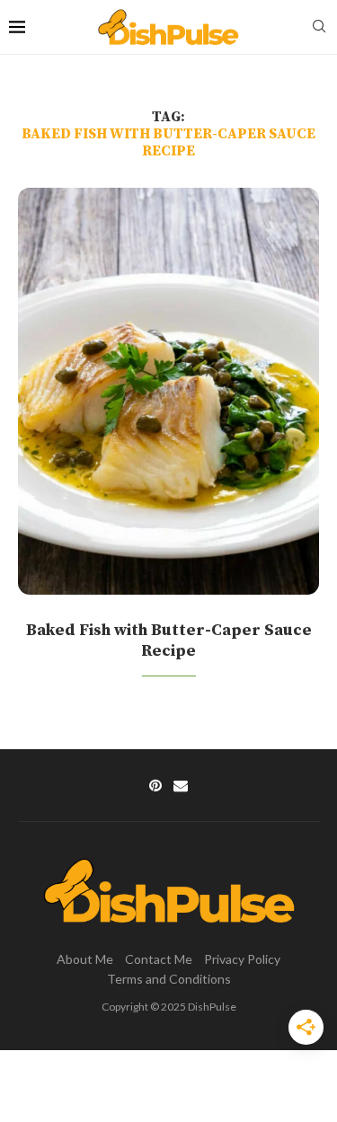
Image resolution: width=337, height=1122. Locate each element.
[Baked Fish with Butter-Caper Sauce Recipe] (168, 392)
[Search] (319, 27)
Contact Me (158, 959)
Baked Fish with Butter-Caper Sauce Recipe (169, 640)
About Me (85, 959)
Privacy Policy (242, 959)
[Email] (180, 785)
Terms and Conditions (169, 978)
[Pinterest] (155, 785)
